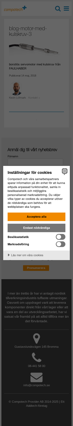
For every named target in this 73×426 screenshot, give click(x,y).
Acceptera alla (36, 217)
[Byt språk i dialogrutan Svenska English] (64, 171)
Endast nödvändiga (36, 228)
